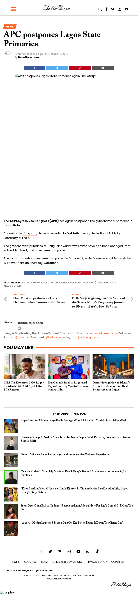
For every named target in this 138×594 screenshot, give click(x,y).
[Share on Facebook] (34, 68)
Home (16, 562)
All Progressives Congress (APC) (74, 283)
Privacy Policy (97, 562)
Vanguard (29, 233)
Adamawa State (38, 283)
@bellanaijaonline (88, 337)
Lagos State (13, 286)
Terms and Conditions (67, 562)
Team (44, 562)
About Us (30, 562)
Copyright (118, 562)
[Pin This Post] (80, 68)
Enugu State (108, 283)
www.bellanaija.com (104, 333)
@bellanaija (22, 337)
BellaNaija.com (28, 57)
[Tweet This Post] (57, 68)
